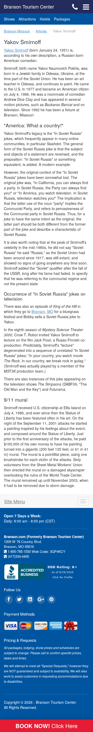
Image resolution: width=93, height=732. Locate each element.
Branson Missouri (17, 31)
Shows (9, 19)
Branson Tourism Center (29, 6)
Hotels (45, 19)
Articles (41, 31)
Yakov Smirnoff (16, 50)
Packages (62, 19)
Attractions (27, 19)
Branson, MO (42, 311)
